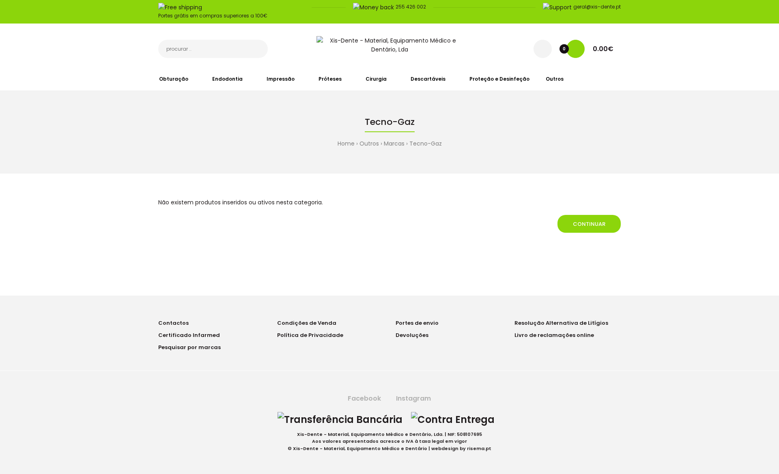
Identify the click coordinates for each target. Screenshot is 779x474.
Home (346, 143)
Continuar (589, 224)
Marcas (394, 143)
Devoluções (412, 335)
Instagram (412, 398)
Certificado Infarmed (189, 335)
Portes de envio (417, 323)
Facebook (363, 398)
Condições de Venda (306, 323)
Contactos (173, 323)
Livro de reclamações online (554, 335)
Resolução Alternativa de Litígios (561, 323)
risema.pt (479, 448)
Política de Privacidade (310, 335)
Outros (369, 143)
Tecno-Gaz (425, 143)
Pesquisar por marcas (189, 347)
